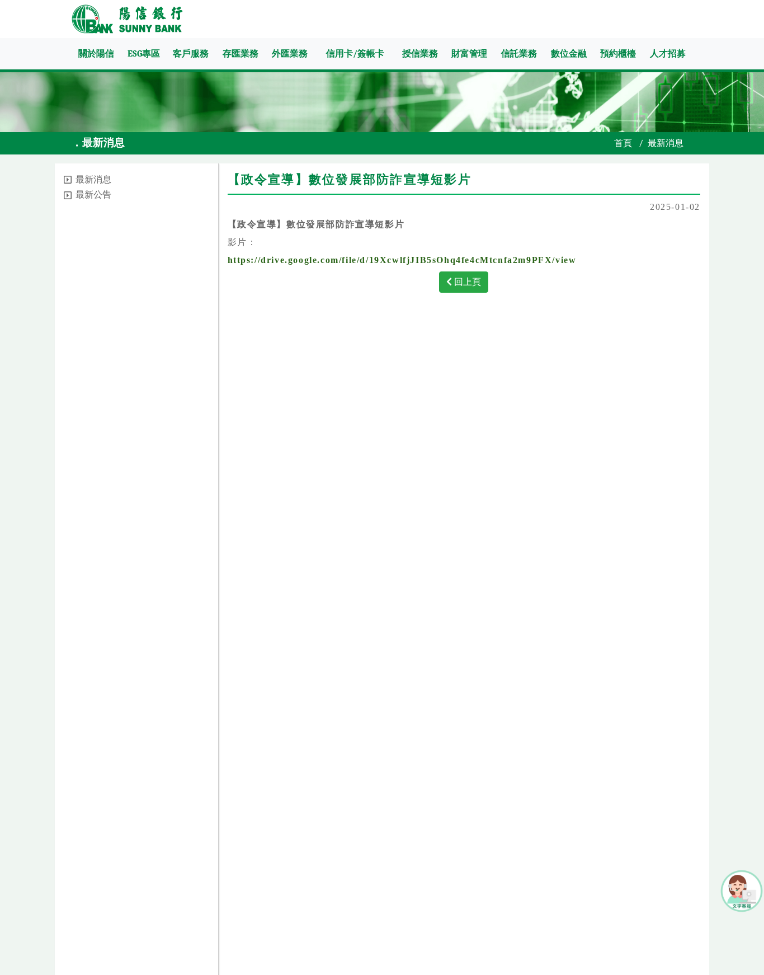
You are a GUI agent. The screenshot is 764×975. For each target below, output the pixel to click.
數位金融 (569, 54)
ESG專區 (144, 54)
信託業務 (519, 54)
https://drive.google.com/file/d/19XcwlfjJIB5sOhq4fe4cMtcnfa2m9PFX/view (402, 260)
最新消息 (93, 180)
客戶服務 (191, 54)
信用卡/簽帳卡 (355, 54)
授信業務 (420, 54)
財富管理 (469, 54)
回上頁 (466, 282)
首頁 (623, 143)
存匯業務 (240, 54)
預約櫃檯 (618, 54)
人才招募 (668, 54)
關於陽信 (96, 54)
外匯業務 (290, 54)
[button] (68, 179)
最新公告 (93, 195)
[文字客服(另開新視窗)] (741, 890)
